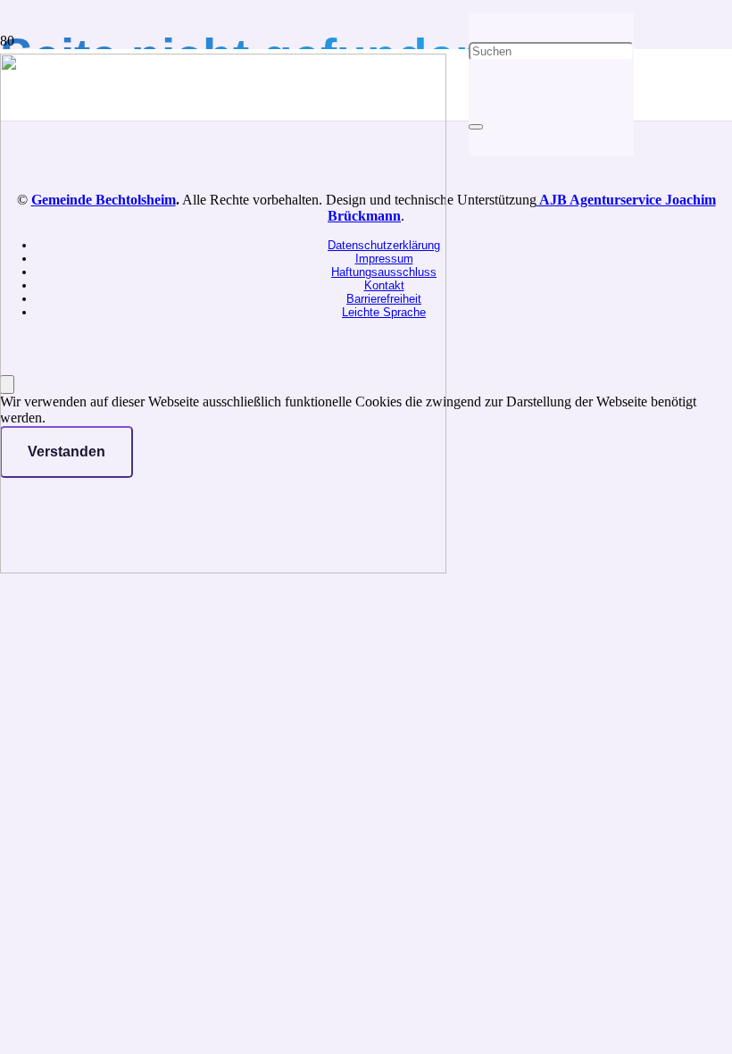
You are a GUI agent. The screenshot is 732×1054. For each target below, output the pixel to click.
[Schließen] (476, 127)
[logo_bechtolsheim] (223, 568)
